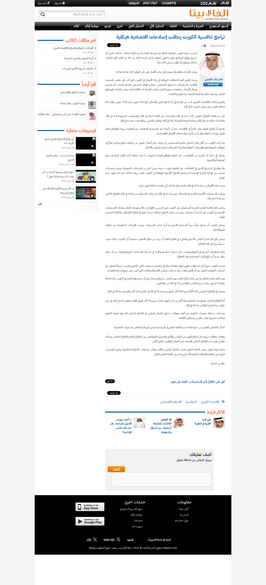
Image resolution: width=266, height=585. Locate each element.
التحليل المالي (157, 26)
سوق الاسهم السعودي (131, 509)
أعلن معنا (183, 509)
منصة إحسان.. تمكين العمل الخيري (60, 157)
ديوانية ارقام (136, 515)
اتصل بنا (184, 515)
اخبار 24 (138, 521)
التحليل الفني (136, 26)
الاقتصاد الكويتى (210, 402)
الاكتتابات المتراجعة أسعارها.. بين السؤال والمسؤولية (160, 427)
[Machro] (188, 3)
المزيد (40, 204)
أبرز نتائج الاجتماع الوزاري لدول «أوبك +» (59, 141)
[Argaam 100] (208, 3)
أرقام (76, 26)
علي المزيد (206, 419)
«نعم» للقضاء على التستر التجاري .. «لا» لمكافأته (61, 114)
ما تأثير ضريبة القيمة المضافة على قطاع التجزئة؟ (58, 190)
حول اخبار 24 (181, 521)
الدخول (57, 3)
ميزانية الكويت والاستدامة (72, 103)
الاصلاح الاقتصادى (170, 402)
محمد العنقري (166, 419)
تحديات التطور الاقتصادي (72, 92)
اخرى (120, 26)
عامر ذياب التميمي (213, 79)
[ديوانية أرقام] (134, 3)
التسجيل (42, 3)
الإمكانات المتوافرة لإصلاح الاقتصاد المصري (73, 48)
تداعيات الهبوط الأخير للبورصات (77, 68)
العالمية (173, 26)
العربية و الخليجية (193, 26)
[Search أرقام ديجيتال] (43, 14)
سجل (208, 460)
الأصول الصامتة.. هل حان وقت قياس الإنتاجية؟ (121, 427)
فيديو (108, 26)
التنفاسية (191, 402)
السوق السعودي (218, 26)
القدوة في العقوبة (203, 423)
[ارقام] (225, 3)
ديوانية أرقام (92, 26)
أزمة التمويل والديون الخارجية (78, 58)
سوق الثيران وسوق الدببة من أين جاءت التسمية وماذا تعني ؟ (58, 174)
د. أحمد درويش (124, 419)
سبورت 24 (137, 526)
